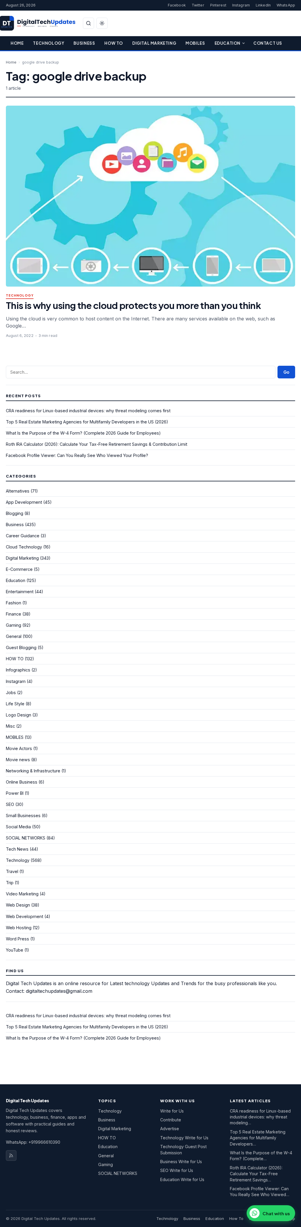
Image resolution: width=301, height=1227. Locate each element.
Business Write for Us (181, 1161)
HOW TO (15, 658)
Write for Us (172, 1110)
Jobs (11, 692)
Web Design (18, 904)
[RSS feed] (11, 1155)
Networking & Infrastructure (33, 770)
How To (113, 43)
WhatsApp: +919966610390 (33, 1142)
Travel (12, 871)
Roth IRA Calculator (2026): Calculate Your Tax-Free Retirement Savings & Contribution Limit (96, 444)
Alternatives (17, 490)
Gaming (13, 625)
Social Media (18, 826)
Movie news (18, 759)
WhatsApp (286, 5)
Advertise (169, 1128)
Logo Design (18, 714)
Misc (10, 726)
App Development (24, 502)
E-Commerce (19, 569)
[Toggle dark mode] (102, 23)
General (13, 636)
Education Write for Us (182, 1179)
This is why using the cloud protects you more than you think (133, 305)
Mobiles (195, 43)
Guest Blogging (21, 647)
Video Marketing (22, 893)
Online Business (21, 781)
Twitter (198, 5)
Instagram (241, 5)
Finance (13, 613)
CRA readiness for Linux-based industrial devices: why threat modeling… (260, 1116)
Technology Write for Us (184, 1137)
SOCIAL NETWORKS (25, 837)
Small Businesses (23, 815)
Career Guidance (22, 535)
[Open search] (88, 23)
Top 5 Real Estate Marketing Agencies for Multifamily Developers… (257, 1137)
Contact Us (267, 43)
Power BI (15, 793)
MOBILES (15, 737)
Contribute (170, 1119)
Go (286, 372)
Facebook (177, 5)
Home (17, 43)
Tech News (17, 849)
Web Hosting (18, 927)
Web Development (24, 916)
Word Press (17, 938)
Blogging (14, 513)
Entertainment (20, 591)
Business (84, 43)
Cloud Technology (24, 546)
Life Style (15, 703)
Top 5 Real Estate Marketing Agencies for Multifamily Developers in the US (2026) (87, 421)
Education (227, 43)
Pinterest (218, 5)
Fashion (13, 602)
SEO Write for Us (176, 1170)
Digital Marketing (154, 43)
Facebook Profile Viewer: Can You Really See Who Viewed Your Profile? (77, 455)
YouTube (14, 949)
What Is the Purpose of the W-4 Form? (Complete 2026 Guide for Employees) (83, 432)
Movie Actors (19, 748)
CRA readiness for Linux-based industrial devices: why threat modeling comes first (88, 410)
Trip (10, 882)
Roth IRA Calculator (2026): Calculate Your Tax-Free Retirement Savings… (256, 1173)
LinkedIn (263, 5)
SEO (10, 804)
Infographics (18, 669)
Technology (48, 43)
